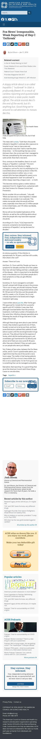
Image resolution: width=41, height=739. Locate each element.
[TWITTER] (12, 44)
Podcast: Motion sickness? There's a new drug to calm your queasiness (18, 640)
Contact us (17, 702)
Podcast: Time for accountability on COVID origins (19, 609)
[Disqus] (20, 424)
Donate (20, 247)
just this (20, 303)
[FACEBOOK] (8, 44)
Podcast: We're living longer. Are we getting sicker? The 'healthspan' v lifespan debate (19, 644)
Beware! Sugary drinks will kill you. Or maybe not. (20, 503)
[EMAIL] (4, 44)
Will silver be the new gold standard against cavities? (19, 521)
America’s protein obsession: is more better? (20, 592)
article (16, 142)
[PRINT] (27, 44)
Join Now (10, 247)
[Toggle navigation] (3, 24)
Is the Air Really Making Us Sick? (15, 63)
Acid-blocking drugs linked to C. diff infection (20, 78)
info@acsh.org (12, 713)
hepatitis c (12, 375)
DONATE (20, 552)
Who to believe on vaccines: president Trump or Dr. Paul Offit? (20, 516)
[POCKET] (19, 44)
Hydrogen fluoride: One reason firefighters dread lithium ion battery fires (19, 512)
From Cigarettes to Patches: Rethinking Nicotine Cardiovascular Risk (18, 595)
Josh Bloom (14, 52)
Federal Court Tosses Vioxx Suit (15, 72)
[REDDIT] (23, 44)
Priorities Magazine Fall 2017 (14, 75)
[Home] (19, 5)
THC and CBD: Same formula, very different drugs (19, 507)
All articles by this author (26, 525)
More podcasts (29, 657)
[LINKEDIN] (16, 44)
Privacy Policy (7, 702)
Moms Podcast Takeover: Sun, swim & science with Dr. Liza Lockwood (17, 653)
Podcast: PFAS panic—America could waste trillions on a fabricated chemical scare (19, 649)
